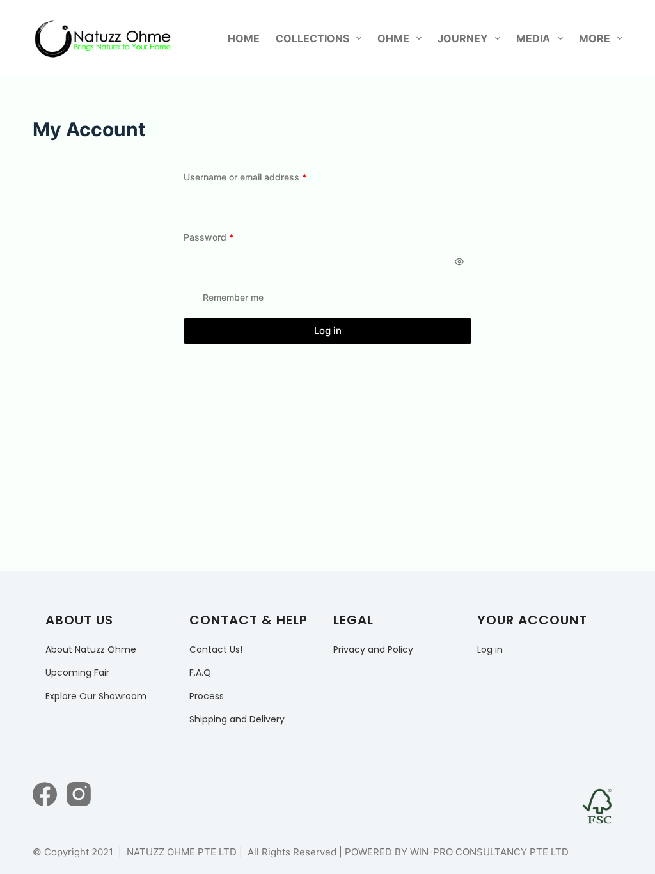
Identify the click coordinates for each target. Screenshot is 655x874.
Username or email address (264, 176)
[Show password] (459, 261)
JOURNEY (463, 38)
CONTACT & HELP (248, 620)
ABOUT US (79, 620)
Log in (328, 330)
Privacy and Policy (373, 649)
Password (227, 236)
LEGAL (353, 620)
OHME (393, 38)
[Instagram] (79, 794)
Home (244, 38)
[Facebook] (45, 794)
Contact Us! (215, 649)
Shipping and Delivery (237, 719)
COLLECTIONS (312, 38)
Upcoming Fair (77, 672)
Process (206, 696)
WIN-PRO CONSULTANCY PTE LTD (489, 852)
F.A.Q (200, 672)
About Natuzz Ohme (90, 649)
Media (533, 38)
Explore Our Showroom (95, 696)
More (594, 38)
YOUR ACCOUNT (532, 620)
